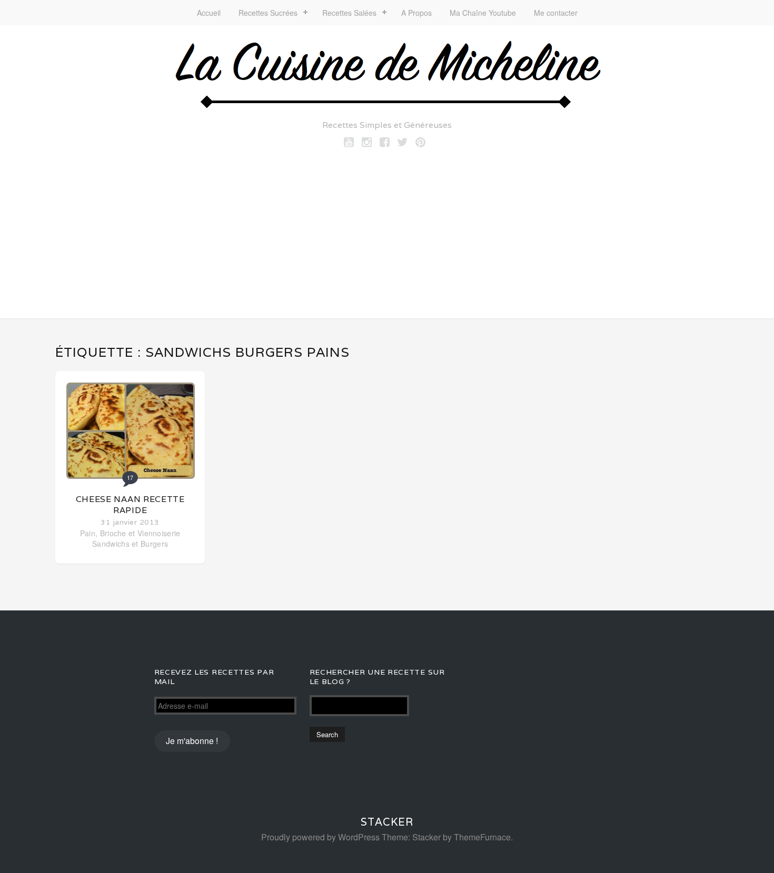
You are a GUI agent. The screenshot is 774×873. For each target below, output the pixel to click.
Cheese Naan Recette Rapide (130, 505)
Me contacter (556, 12)
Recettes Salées (349, 12)
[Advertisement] (387, 229)
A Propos (416, 12)
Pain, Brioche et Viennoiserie (130, 533)
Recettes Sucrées (268, 12)
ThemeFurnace (482, 837)
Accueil (209, 12)
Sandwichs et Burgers (130, 543)
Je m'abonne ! (192, 740)
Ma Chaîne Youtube (483, 12)
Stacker (387, 822)
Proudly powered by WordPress (320, 837)
